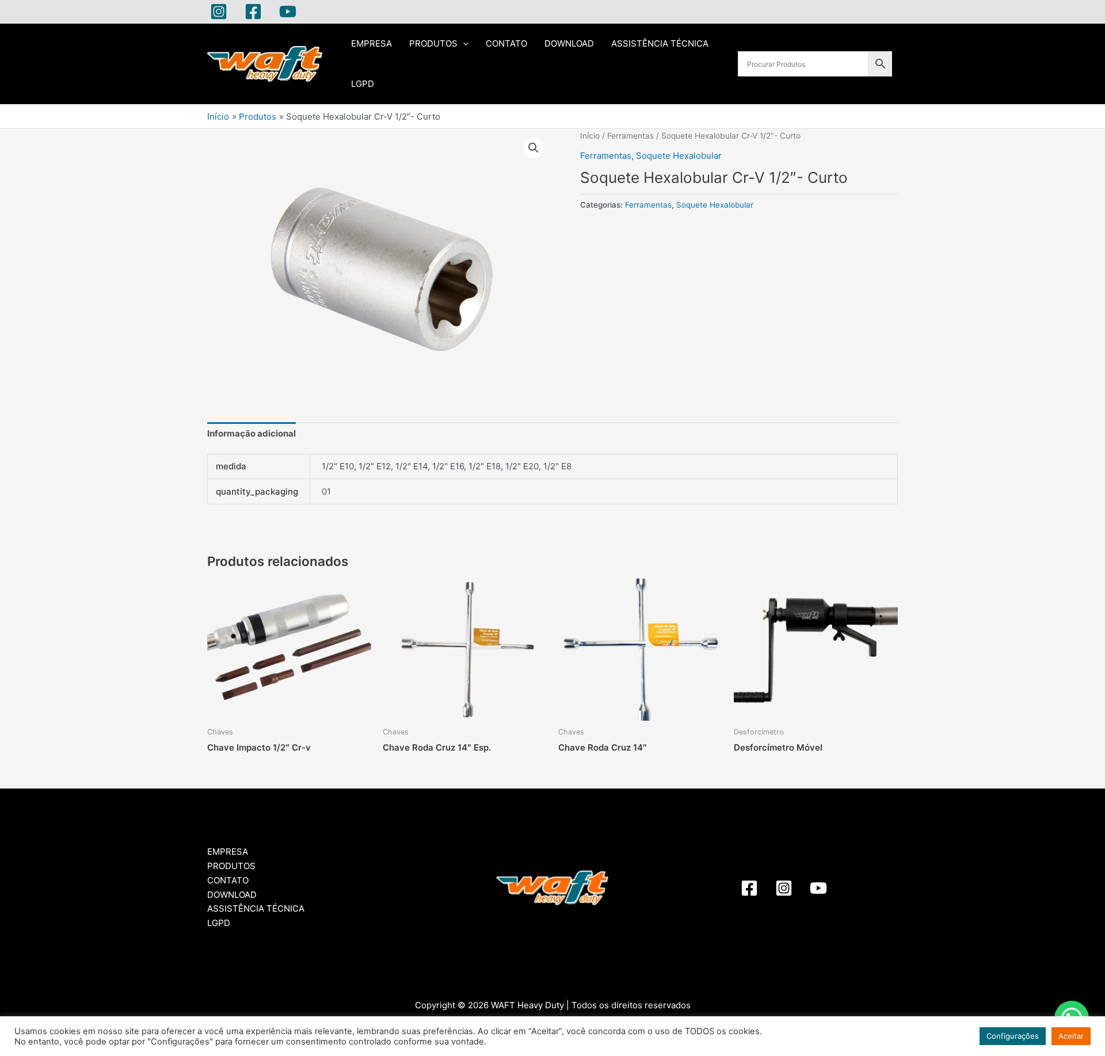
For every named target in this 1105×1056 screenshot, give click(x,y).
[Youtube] (287, 11)
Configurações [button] (1012, 1035)
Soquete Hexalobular (679, 155)
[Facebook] (253, 11)
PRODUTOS (433, 43)
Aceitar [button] (1071, 1035)
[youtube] (818, 888)
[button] (533, 147)
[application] (463, 44)
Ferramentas (630, 135)
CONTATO (506, 43)
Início (590, 135)
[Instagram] (218, 11)
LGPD (362, 83)
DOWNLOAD (569, 43)
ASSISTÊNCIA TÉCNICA (659, 43)
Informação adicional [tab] (251, 433)
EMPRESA (371, 43)
